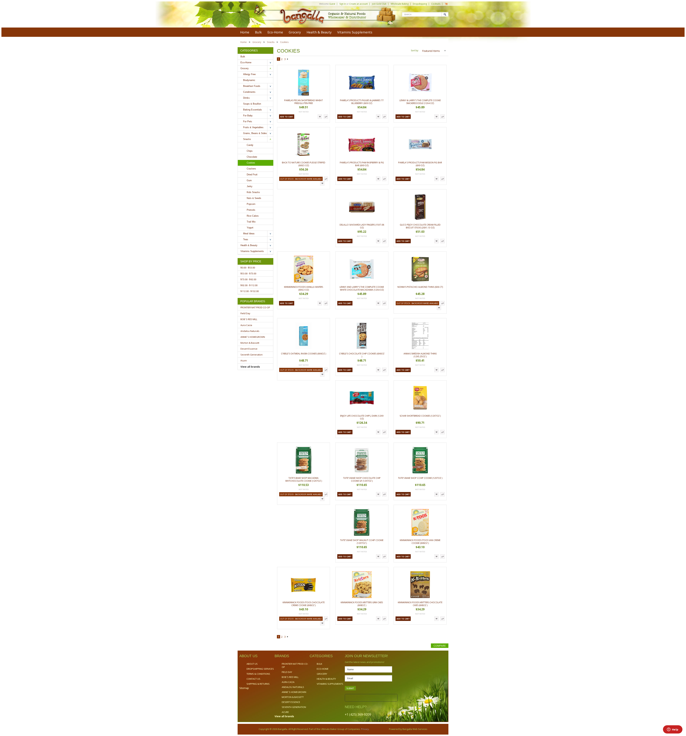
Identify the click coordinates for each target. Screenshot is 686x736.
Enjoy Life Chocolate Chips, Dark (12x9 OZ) (361, 417)
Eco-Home (275, 32)
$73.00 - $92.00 (248, 279)
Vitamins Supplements (354, 32)
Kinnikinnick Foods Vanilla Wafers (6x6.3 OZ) (303, 288)
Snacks (270, 42)
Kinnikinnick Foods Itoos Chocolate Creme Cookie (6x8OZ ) (304, 604)
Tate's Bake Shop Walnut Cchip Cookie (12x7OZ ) (361, 542)
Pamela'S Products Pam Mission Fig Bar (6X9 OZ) (420, 164)
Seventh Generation (251, 354)
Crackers (251, 168)
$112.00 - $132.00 (249, 291)
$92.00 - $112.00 (248, 285)
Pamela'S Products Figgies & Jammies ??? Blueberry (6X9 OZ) (362, 102)
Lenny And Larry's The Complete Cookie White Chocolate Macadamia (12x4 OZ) (362, 288)
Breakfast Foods (251, 86)
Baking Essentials (252, 109)
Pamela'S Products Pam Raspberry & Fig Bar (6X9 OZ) (362, 164)
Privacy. (365, 729)
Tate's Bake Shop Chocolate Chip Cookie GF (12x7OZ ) (362, 479)
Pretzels (251, 210)
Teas (245, 239)
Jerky (249, 186)
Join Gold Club (379, 3)
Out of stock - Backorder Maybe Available (301, 179)
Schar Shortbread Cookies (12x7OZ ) (420, 415)
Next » (288, 59)
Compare (440, 645)
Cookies (251, 162)
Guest (332, 3)
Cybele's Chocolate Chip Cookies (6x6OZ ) (361, 355)
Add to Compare (326, 116)
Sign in (342, 3)
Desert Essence (248, 348)
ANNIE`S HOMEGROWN (252, 337)
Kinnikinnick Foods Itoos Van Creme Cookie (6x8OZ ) (420, 542)
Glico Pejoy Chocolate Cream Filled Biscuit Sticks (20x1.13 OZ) (420, 226)
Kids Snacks (253, 192)
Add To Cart (286, 116)
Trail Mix (251, 221)
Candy (250, 145)
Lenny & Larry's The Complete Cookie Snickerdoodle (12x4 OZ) (420, 102)
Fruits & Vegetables (253, 127)
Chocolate (252, 156)
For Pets (247, 121)
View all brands (250, 366)
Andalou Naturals (249, 331)
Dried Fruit (252, 174)
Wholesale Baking (400, 3)
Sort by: (415, 50)
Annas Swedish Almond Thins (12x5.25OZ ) (420, 355)
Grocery (295, 32)
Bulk (258, 32)
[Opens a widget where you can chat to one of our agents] (672, 729)
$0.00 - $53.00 (247, 267)
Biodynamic (249, 80)
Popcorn (251, 204)
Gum (249, 180)
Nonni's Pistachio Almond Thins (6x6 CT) (420, 286)
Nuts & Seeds (254, 198)
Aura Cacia (246, 325)
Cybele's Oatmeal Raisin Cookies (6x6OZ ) (303, 353)
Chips (250, 151)
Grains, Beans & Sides (255, 133)
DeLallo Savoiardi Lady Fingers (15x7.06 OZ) (362, 226)
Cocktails (435, 3)
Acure (243, 360)
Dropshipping (420, 3)
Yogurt (250, 227)
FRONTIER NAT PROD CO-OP (255, 307)
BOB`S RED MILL (248, 319)
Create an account (358, 3)
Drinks (246, 98)
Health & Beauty (319, 32)
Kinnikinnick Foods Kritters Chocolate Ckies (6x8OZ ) (420, 604)
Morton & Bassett (249, 342)
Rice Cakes (253, 215)
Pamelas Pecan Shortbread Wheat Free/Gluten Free (303, 102)
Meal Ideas (249, 233)
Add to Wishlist (320, 116)
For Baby (248, 115)
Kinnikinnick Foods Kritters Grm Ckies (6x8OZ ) (362, 604)
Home (243, 42)
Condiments (249, 92)
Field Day (245, 313)
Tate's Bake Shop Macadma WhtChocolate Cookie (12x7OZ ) (303, 479)
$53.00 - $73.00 (248, 273)
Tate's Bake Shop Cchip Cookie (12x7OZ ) (420, 478)
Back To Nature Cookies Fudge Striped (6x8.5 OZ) (303, 164)
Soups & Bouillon (252, 103)
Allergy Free (249, 74)
